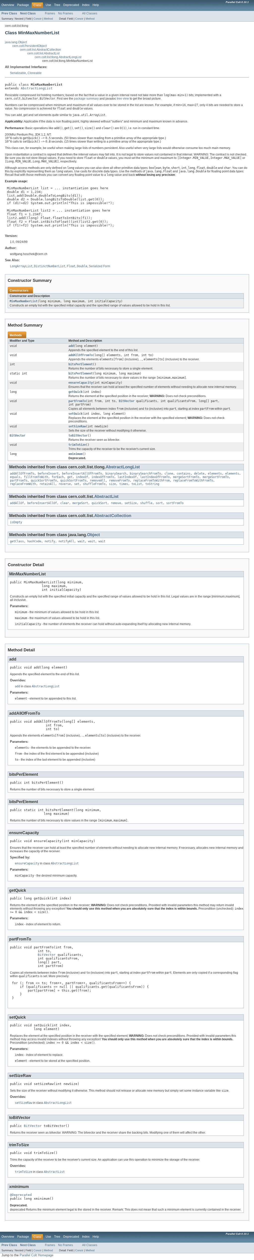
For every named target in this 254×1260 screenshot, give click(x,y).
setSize (131, 503)
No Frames (65, 13)
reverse (65, 484)
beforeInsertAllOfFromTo (82, 473)
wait (81, 541)
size (112, 484)
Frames (50, 13)
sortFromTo (175, 503)
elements (215, 473)
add (71, 346)
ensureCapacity (80, 382)
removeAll (97, 480)
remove (116, 503)
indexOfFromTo (103, 477)
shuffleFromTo (94, 484)
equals (15, 477)
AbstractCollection (112, 515)
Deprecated (71, 5)
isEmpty (16, 522)
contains (183, 473)
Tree (57, 5)
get (69, 477)
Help (96, 5)
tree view (123, 98)
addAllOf (17, 503)
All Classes (89, 13)
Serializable (18, 73)
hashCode (34, 541)
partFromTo (77, 401)
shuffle (146, 503)
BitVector (126, 401)
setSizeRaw (77, 426)
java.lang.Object (16, 42)
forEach (58, 477)
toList (136, 484)
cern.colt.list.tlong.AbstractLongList (58, 57)
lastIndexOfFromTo (155, 477)
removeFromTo (119, 480)
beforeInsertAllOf (42, 503)
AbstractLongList (37, 88)
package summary (86, 98)
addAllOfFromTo (80, 355)
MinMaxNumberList (23, 301)
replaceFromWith (23, 484)
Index (86, 5)
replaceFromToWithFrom (151, 480)
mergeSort (80, 503)
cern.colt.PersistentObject (29, 46)
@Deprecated (21, 1195)
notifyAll (66, 541)
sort (159, 503)
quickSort (99, 503)
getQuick (75, 392)
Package (23, 5)
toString (152, 484)
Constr (37, 18)
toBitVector (78, 435)
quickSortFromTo (44, 480)
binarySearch (115, 473)
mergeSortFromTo (186, 477)
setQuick (75, 413)
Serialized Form (99, 266)
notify (50, 541)
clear (64, 503)
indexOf (82, 477)
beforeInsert (48, 473)
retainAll (47, 484)
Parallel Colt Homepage (36, 1255)
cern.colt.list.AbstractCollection (40, 49)
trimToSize (77, 444)
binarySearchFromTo (145, 473)
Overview (7, 5)
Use (48, 5)
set (76, 484)
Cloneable (35, 73)
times (123, 484)
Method (48, 18)
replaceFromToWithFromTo (193, 480)
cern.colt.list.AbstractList (43, 53)
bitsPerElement (80, 364)
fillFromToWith (36, 477)
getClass (17, 541)
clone (168, 473)
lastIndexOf (127, 477)
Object (93, 534)
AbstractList (106, 496)
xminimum (75, 454)
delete (199, 473)
